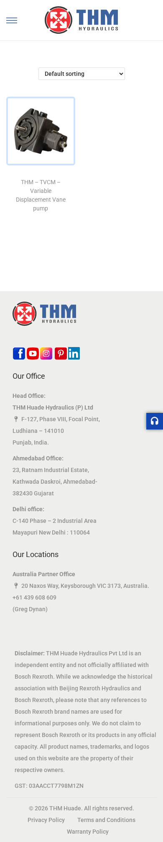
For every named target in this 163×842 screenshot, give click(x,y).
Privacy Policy (46, 820)
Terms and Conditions (106, 820)
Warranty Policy (88, 831)
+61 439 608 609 (34, 597)
